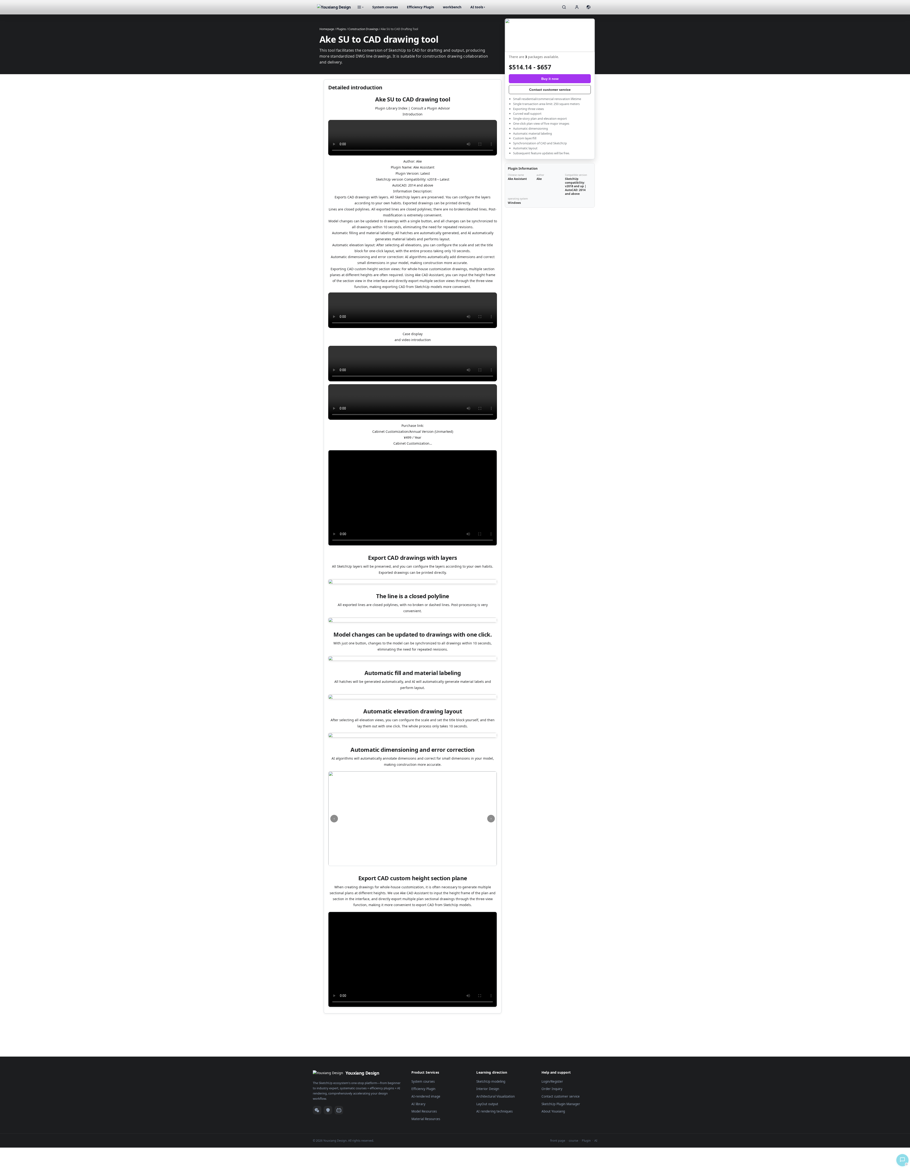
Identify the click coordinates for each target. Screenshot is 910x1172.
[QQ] (328, 1110)
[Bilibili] (339, 1110)
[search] (564, 7)
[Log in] (577, 7)
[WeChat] (317, 1110)
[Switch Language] (588, 7)
